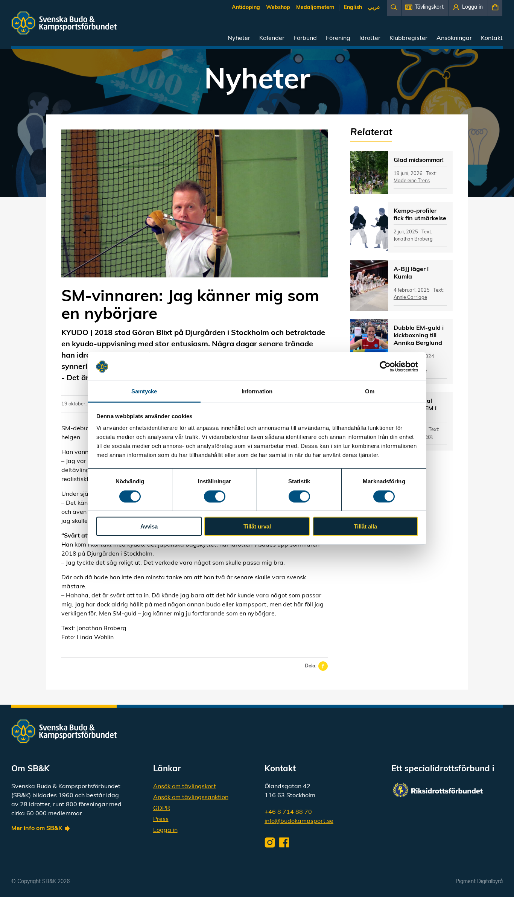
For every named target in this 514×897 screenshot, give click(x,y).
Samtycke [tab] (144, 391)
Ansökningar (454, 38)
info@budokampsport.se (299, 821)
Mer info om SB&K (36, 828)
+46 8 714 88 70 (288, 812)
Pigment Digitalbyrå (479, 882)
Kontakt (492, 38)
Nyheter (239, 38)
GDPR (161, 809)
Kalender (271, 38)
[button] (425, 8)
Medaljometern (315, 8)
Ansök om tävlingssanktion (190, 798)
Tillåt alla (365, 526)
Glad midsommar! (419, 160)
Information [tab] (257, 391)
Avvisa (149, 526)
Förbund (305, 38)
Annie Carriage (410, 297)
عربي (374, 8)
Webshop (278, 8)
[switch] (214, 496)
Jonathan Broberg (413, 239)
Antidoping (246, 8)
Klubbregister (408, 38)
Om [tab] (369, 391)
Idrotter (369, 38)
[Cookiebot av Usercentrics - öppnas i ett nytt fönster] (385, 366)
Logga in (165, 830)
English (353, 8)
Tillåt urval (257, 526)
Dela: (310, 666)
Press (161, 819)
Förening (338, 38)
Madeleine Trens (412, 180)
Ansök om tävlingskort (184, 787)
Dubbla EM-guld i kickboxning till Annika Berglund (419, 335)
